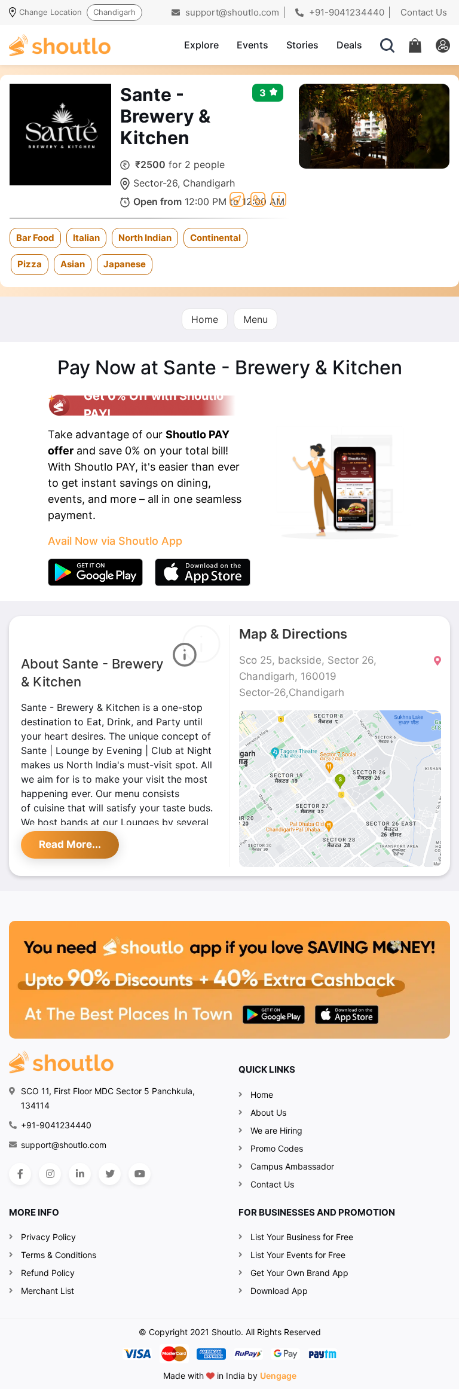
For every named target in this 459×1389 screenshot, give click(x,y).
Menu (255, 319)
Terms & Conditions (58, 1255)
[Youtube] (139, 1174)
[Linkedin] (80, 1174)
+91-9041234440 (345, 12)
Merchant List (47, 1291)
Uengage (278, 1375)
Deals (349, 45)
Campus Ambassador (292, 1166)
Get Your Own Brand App (299, 1273)
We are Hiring (276, 1130)
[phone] (257, 198)
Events (252, 45)
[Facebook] (20, 1174)
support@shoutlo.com (231, 12)
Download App (279, 1291)
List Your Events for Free (297, 1255)
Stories (302, 45)
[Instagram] (50, 1174)
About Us (268, 1112)
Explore (201, 45)
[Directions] (237, 198)
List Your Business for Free (301, 1237)
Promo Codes (276, 1148)
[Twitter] (110, 1174)
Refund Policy (48, 1273)
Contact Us (423, 12)
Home (204, 319)
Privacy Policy (48, 1237)
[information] (278, 198)
